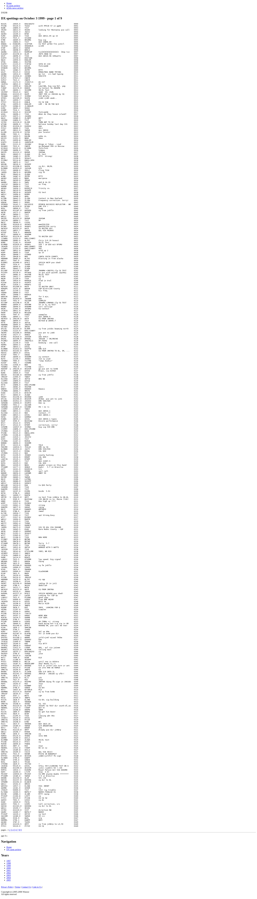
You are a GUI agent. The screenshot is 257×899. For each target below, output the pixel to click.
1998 (8, 863)
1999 (8, 866)
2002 (8, 873)
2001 (8, 870)
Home (9, 3)
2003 (8, 875)
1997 (8, 861)
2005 (8, 880)
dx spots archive (13, 6)
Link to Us (37, 887)
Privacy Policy (7, 887)
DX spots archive (13, 849)
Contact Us (26, 887)
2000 (8, 868)
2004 (8, 878)
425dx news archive (14, 8)
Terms (17, 887)
